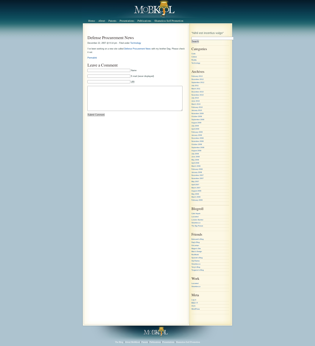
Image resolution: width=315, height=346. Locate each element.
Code (193, 54)
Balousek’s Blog (197, 239)
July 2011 (195, 85)
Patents (112, 21)
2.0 (194, 303)
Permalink (92, 58)
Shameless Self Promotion (168, 21)
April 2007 (195, 184)
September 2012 (197, 82)
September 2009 (197, 119)
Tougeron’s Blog (197, 270)
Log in (193, 300)
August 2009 (196, 123)
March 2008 (195, 166)
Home (91, 21)
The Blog (119, 342)
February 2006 (197, 200)
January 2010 (196, 110)
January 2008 (196, 172)
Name (133, 70)
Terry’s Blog (195, 267)
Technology (135, 43)
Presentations (127, 21)
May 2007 (195, 181)
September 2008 (197, 147)
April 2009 (195, 129)
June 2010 (195, 101)
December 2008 (197, 138)
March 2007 (195, 188)
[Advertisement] (136, 31)
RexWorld (195, 254)
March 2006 (195, 197)
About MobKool (132, 342)
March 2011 (195, 89)
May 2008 (195, 160)
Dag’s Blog (195, 242)
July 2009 (195, 126)
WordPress (195, 309)
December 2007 (197, 175)
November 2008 (197, 141)
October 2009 (196, 116)
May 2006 (195, 194)
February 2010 (197, 107)
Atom (193, 306)
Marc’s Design (196, 251)
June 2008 (195, 157)
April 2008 (195, 163)
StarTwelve (195, 261)
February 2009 (197, 132)
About (101, 21)
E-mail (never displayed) (142, 76)
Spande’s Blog (197, 258)
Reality (194, 60)
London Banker (197, 220)
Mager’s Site (196, 248)
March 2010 (195, 104)
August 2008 (196, 150)
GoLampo (195, 245)
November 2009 (197, 113)
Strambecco (195, 223)
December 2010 (197, 92)
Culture (194, 57)
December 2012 (197, 79)
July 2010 (195, 98)
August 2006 (196, 191)
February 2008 (197, 169)
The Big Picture (197, 226)
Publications (144, 21)
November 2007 (197, 178)
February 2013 (197, 76)
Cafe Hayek (195, 213)
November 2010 (197, 95)
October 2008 (196, 144)
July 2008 (195, 154)
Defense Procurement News (137, 48)
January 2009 (196, 135)
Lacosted (195, 217)
